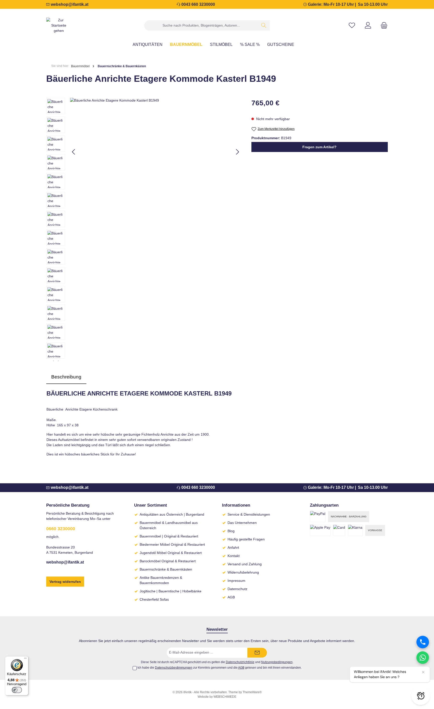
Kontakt (234, 556)
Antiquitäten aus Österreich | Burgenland (172, 514)
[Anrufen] (422, 642)
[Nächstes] (237, 152)
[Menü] (25, 659)
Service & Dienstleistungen (249, 514)
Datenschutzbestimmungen (173, 667)
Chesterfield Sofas (154, 599)
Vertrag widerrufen (65, 582)
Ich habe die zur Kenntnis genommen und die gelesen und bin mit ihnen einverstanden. (219, 667)
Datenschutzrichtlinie (240, 662)
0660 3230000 (60, 528)
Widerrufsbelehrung (243, 572)
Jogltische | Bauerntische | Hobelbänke (170, 591)
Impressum (236, 581)
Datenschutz (237, 589)
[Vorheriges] (74, 152)
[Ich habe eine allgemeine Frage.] (422, 657)
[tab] (66, 377)
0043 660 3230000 (198, 4)
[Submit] (257, 653)
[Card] (339, 530)
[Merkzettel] (352, 25)
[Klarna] (355, 530)
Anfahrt (233, 547)
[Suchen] (264, 25)
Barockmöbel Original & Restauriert (168, 561)
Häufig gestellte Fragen (246, 539)
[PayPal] (317, 516)
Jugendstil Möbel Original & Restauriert (171, 553)
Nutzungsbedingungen (277, 662)
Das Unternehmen (242, 523)
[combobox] (201, 25)
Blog (231, 531)
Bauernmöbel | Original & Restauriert (169, 536)
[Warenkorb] (382, 25)
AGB (231, 597)
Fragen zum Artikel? (319, 147)
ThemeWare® (252, 692)
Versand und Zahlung (245, 564)
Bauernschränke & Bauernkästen (166, 569)
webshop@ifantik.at (69, 4)
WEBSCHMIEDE (224, 696)
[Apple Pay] (320, 530)
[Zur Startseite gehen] (58, 25)
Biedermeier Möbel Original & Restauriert (172, 544)
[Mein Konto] (368, 25)
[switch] (17, 690)
